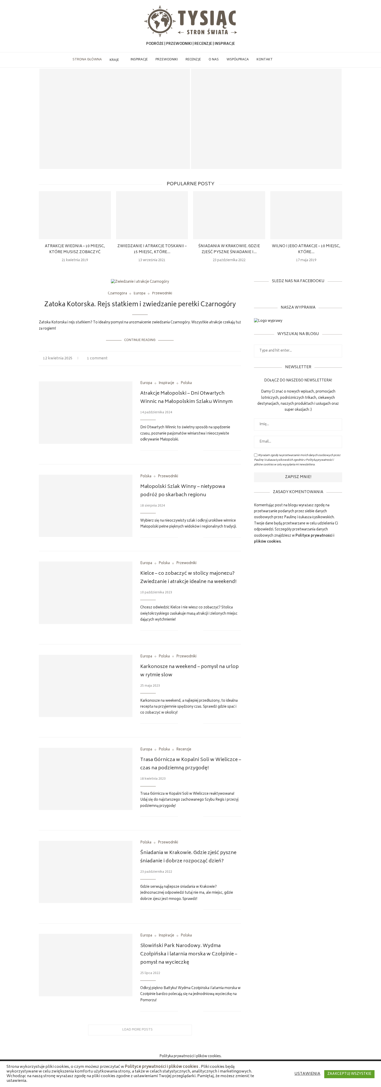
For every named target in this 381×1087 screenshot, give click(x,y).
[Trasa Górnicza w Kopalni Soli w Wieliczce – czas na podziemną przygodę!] (85, 779)
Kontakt (265, 59)
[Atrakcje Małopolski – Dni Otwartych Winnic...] (266, 119)
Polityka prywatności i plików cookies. (190, 1057)
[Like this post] (222, 358)
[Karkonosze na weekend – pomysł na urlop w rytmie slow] (85, 686)
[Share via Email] (239, 358)
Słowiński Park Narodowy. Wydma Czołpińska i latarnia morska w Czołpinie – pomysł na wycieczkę (188, 954)
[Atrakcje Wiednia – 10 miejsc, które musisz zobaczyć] (75, 215)
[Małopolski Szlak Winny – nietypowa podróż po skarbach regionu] (85, 506)
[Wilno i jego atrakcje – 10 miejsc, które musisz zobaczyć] (306, 215)
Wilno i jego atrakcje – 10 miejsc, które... (306, 249)
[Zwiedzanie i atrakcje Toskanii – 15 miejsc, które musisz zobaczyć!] (152, 215)
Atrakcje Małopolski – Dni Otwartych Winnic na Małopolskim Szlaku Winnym (266, 158)
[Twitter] (287, 59)
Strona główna (87, 59)
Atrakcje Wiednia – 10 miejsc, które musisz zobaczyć (75, 249)
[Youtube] (298, 59)
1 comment (97, 358)
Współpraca (238, 59)
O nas (214, 59)
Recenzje (193, 59)
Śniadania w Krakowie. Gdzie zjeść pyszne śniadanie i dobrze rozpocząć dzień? (188, 857)
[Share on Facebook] (228, 358)
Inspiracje (139, 59)
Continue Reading (140, 340)
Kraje (114, 60)
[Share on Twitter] (234, 358)
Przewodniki (167, 59)
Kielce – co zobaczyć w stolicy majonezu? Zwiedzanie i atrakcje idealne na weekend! (188, 578)
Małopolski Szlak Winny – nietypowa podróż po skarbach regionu (182, 491)
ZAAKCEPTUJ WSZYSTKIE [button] (349, 1074)
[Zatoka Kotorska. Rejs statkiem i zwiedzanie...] (114, 119)
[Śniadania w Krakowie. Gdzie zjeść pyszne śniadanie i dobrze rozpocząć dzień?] (229, 215)
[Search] (306, 59)
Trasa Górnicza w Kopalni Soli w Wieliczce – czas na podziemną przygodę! (190, 764)
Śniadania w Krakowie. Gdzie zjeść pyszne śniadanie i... (229, 249)
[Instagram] (292, 59)
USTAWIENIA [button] (307, 1074)
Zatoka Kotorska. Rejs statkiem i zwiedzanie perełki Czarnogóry (114, 158)
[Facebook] (281, 59)
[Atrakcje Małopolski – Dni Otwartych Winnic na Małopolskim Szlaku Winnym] (85, 412)
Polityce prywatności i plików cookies (161, 1067)
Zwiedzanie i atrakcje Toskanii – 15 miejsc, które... (152, 249)
